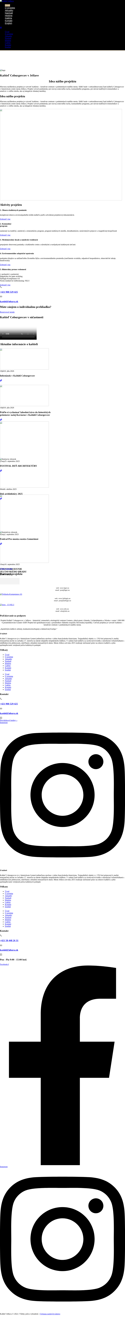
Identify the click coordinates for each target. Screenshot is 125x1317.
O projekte (10, 8)
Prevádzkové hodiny (8, 720)
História (8, 15)
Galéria (8, 18)
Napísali (9, 13)
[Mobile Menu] (1, 28)
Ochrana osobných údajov (50, 1314)
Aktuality (9, 10)
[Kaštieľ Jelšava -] (7, 1)
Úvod (7, 5)
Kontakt (8, 21)
